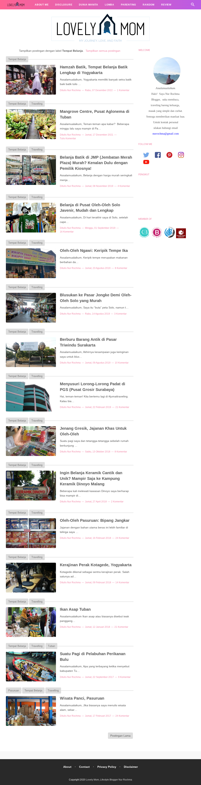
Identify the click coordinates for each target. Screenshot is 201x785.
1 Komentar (123, 90)
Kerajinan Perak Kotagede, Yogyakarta (96, 565)
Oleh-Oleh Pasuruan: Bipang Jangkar (95, 520)
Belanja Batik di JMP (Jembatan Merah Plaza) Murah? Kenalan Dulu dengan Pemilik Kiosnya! (96, 163)
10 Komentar (122, 362)
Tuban (51, 646)
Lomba (109, 4)
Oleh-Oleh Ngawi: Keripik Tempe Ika (94, 250)
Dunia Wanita (88, 4)
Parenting (128, 4)
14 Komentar (122, 582)
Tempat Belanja (17, 59)
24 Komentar (122, 538)
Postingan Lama (120, 735)
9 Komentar (124, 677)
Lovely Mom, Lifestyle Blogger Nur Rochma (109, 779)
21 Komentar (122, 407)
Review (166, 4)
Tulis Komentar (68, 138)
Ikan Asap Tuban (75, 609)
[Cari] (192, 6)
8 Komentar (121, 268)
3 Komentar (120, 313)
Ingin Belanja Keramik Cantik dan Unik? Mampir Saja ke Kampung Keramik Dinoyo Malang (91, 478)
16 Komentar (67, 231)
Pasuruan (13, 690)
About (67, 766)
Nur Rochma (74, 90)
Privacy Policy (106, 766)
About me (41, 4)
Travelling (17, 14)
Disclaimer (131, 766)
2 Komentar (117, 501)
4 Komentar (124, 186)
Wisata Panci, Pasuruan (82, 698)
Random (148, 4)
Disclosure (63, 4)
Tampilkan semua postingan (103, 50)
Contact (84, 766)
